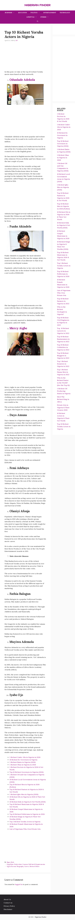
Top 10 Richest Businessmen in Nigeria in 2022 (63, 339)
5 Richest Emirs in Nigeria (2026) (22, 762)
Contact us (8, 903)
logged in (18, 884)
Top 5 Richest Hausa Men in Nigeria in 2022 (63, 372)
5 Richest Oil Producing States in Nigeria (63, 391)
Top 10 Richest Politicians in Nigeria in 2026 (27, 814)
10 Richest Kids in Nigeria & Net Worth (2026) (27, 802)
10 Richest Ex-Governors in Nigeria (23, 760)
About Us (7, 899)
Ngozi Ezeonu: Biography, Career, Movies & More (23, 866)
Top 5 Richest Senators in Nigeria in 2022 (63, 363)
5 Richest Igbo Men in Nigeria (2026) (24, 794)
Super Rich (10, 862)
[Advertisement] (25, 58)
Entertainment (49, 12)
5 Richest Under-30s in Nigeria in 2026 (25, 757)
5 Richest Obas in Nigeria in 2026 (23, 765)
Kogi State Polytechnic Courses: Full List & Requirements (26, 864)
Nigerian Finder (37, 5)
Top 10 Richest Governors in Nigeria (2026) (26, 772)
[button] (37, 21)
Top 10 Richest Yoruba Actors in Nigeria (63, 426)
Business (8, 12)
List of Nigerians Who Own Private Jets (25, 829)
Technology (65, 12)
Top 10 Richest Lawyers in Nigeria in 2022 (63, 330)
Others (43, 17)
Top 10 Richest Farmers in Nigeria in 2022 (63, 301)
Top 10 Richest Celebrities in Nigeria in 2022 (63, 347)
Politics (34, 12)
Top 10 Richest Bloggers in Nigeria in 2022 (63, 355)
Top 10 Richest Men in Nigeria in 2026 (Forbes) (63, 206)
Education (22, 12)
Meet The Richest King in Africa (63, 399)
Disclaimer (8, 909)
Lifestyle (30, 17)
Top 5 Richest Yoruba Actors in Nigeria (25, 822)
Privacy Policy (9, 906)
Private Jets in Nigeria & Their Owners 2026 (63, 407)
